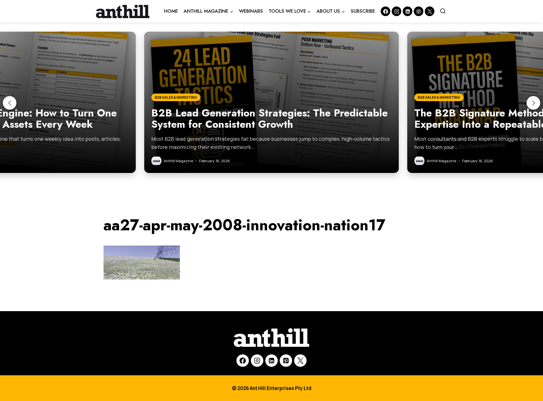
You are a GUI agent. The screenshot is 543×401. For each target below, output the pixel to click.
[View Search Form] (443, 11)
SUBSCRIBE (363, 11)
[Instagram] (396, 11)
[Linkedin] (407, 11)
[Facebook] (385, 11)
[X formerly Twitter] (429, 11)
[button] (9, 103)
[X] (300, 360)
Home (171, 11)
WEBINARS (251, 11)
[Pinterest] (418, 11)
